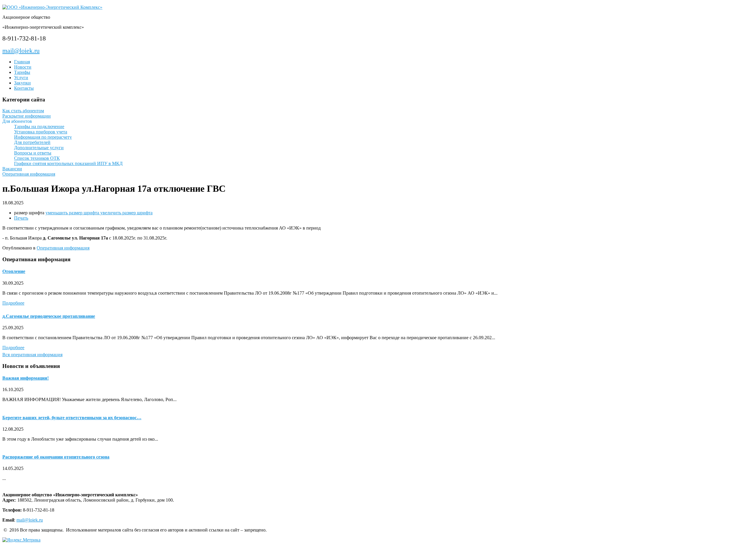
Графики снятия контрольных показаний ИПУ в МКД (68, 163)
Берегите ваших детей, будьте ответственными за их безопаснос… (71, 417)
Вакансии (12, 168)
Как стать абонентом (23, 110)
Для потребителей (32, 142)
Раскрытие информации (26, 115)
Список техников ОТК (37, 158)
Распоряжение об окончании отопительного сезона (55, 456)
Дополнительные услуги (39, 147)
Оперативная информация (28, 174)
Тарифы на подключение (39, 126)
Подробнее (13, 302)
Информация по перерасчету (43, 137)
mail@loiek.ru (21, 50)
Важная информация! (25, 378)
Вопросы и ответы (32, 152)
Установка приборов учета (40, 131)
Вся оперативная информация (32, 354)
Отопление (13, 271)
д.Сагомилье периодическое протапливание (48, 316)
